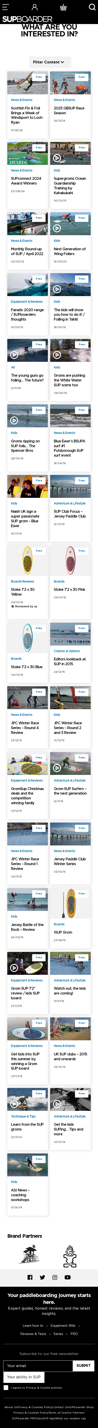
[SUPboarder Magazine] (27, 19)
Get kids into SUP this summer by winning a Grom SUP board (25, 1061)
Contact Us (60, 1407)
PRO (74, 1334)
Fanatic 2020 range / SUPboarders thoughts (27, 315)
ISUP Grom (63, 932)
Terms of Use (58, 1413)
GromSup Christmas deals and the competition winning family (27, 796)
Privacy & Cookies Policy (34, 1407)
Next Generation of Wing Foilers (70, 252)
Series (58, 1334)
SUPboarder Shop (81, 1407)
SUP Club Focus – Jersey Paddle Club (70, 514)
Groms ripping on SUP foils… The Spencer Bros (25, 446)
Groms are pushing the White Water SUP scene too (69, 380)
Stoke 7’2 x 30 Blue (26, 667)
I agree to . (37, 1387)
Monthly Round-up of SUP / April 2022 (27, 252)
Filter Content (46, 62)
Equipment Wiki (63, 1325)
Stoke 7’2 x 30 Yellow (22, 592)
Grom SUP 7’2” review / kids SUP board (25, 993)
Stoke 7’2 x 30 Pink (69, 589)
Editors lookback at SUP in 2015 (70, 662)
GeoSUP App (46, 1418)
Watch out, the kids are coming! (70, 991)
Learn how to (33, 1325)
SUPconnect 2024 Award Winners (26, 181)
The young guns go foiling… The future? (27, 378)
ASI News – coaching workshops (20, 1195)
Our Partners (76, 1413)
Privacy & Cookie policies (44, 1387)
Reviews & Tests (33, 1334)
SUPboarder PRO (24, 1418)
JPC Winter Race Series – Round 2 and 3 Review (68, 728)
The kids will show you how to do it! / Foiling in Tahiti (69, 315)
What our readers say (70, 1418)
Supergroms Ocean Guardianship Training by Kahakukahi (70, 186)
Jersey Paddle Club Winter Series (70, 862)
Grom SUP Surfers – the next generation (70, 791)
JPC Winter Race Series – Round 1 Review (25, 864)
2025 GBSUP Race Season (69, 111)
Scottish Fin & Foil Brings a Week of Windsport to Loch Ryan (26, 115)
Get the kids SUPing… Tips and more (68, 1129)
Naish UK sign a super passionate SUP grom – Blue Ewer (25, 519)
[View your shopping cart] (63, 7)
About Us (10, 1407)
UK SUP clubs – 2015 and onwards (70, 1057)
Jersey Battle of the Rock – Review (27, 927)
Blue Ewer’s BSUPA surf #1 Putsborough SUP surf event (69, 448)
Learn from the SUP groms (27, 1127)
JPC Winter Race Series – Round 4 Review (25, 728)
